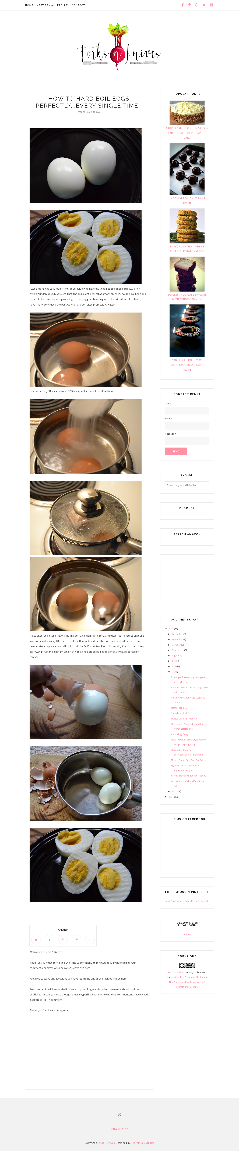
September (178, 650)
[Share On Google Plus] (63, 939)
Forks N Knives (176, 972)
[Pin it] (76, 939)
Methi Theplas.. (179, 707)
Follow (187, 934)
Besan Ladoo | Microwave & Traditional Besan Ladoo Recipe (187, 364)
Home (29, 5)
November (177, 639)
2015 (171, 628)
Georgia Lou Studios (142, 1142)
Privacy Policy (119, 1128)
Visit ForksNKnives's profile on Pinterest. (187, 901)
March (175, 791)
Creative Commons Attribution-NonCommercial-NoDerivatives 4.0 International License (188, 982)
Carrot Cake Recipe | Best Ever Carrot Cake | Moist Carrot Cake (187, 132)
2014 (171, 796)
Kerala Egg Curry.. (180, 734)
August (176, 655)
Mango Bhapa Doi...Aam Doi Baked (188, 760)
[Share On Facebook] (49, 939)
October (176, 644)
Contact (78, 5)
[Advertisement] (187, 576)
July (174, 660)
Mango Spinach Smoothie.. (185, 718)
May (174, 671)
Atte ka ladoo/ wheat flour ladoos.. (189, 775)
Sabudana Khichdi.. (181, 713)
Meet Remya (45, 5)
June (174, 666)
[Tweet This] (36, 939)
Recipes (63, 5)
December (177, 634)
